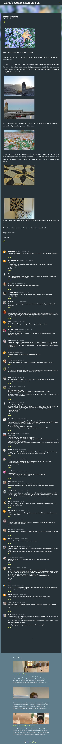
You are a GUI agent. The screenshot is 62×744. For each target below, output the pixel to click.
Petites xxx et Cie (13, 329)
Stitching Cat (11, 251)
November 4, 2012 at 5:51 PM (18, 283)
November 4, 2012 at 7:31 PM (18, 321)
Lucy (9, 529)
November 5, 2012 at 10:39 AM (18, 386)
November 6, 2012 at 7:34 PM (17, 501)
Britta (9, 377)
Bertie (9, 283)
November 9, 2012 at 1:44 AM (17, 557)
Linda (9, 368)
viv (8, 352)
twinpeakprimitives (13, 260)
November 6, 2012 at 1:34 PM (24, 470)
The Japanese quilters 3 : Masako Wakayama (24, 725)
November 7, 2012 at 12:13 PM (21, 538)
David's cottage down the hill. (22, 2)
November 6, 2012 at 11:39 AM (19, 458)
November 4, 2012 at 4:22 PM (18, 273)
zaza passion (11, 433)
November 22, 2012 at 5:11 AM (18, 614)
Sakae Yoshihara (12, 471)
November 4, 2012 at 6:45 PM (20, 301)
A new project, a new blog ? (19, 674)
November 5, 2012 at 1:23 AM (17, 368)
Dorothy (10, 360)
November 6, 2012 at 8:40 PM (22, 510)
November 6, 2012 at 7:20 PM (22, 490)
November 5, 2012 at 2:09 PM (17, 402)
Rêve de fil (11, 538)
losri (9, 520)
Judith (9, 321)
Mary (9, 501)
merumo (10, 311)
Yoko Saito (15, 699)
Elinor (9, 567)
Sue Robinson (12, 510)
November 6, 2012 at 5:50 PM (18, 481)
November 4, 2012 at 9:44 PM (17, 340)
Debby (9, 614)
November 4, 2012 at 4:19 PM (26, 260)
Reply (9, 257)
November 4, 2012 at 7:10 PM (19, 311)
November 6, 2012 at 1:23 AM (19, 449)
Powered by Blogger (32, 742)
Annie (9, 386)
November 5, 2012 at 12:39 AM (16, 352)
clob (9, 402)
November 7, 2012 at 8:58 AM (17, 529)
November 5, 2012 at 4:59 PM (22, 433)
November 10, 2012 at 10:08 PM (18, 567)
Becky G (10, 449)
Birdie (9, 274)
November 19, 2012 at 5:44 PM (18, 602)
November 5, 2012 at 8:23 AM (18, 377)
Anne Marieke (12, 292)
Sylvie (9, 585)
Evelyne (10, 459)
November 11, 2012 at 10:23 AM (19, 585)
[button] (4, 22)
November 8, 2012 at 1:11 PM (25, 546)
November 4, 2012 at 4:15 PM (22, 251)
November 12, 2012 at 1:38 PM (19, 594)
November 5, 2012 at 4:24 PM (19, 418)
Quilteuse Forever (13, 546)
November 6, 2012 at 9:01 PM (17, 520)
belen (9, 557)
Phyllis (9, 481)
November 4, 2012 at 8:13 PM (25, 329)
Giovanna (10, 301)
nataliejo (10, 418)
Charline (10, 594)
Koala (9, 340)
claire (9, 602)
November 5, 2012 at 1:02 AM (19, 360)
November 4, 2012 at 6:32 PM (22, 292)
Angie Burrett (12, 490)
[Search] (42, 3)
